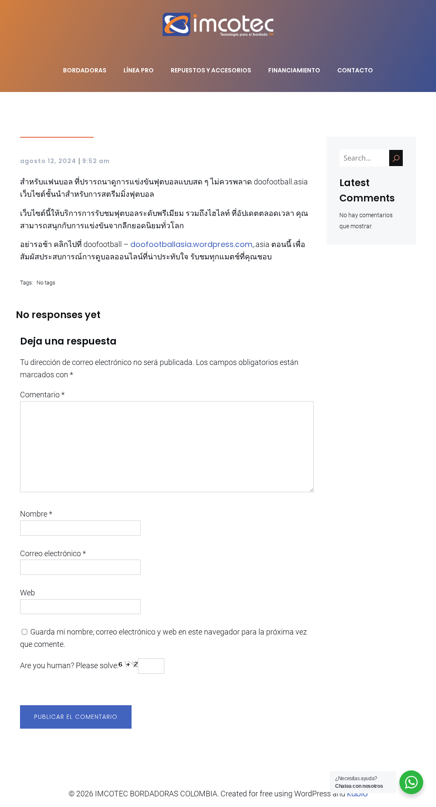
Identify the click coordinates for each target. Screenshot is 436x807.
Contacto (355, 70)
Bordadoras (84, 70)
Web (27, 592)
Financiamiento (294, 70)
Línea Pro (138, 70)
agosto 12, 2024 (48, 161)
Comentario (42, 394)
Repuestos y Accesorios (211, 70)
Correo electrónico (53, 553)
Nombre (36, 513)
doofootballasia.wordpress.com (191, 244)
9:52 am (96, 161)
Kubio (357, 793)
